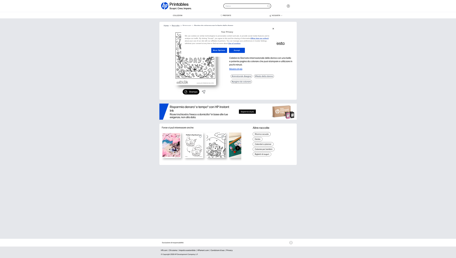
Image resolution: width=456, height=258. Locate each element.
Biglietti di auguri (262, 154)
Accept (237, 50)
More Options (219, 50)
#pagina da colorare (241, 81)
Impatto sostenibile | (188, 250)
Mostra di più (235, 68)
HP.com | (165, 250)
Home (166, 25)
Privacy (229, 250)
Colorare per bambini (263, 149)
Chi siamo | (174, 250)
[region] (229, 41)
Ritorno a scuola (262, 134)
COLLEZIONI (177, 15)
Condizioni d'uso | (218, 250)
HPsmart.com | (204, 250)
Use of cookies (234, 43)
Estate (257, 139)
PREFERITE (227, 15)
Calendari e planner (263, 144)
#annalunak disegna (241, 76)
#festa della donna (264, 76)
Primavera (187, 25)
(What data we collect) (260, 38)
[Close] (273, 28)
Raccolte (176, 25)
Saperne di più (247, 111)
